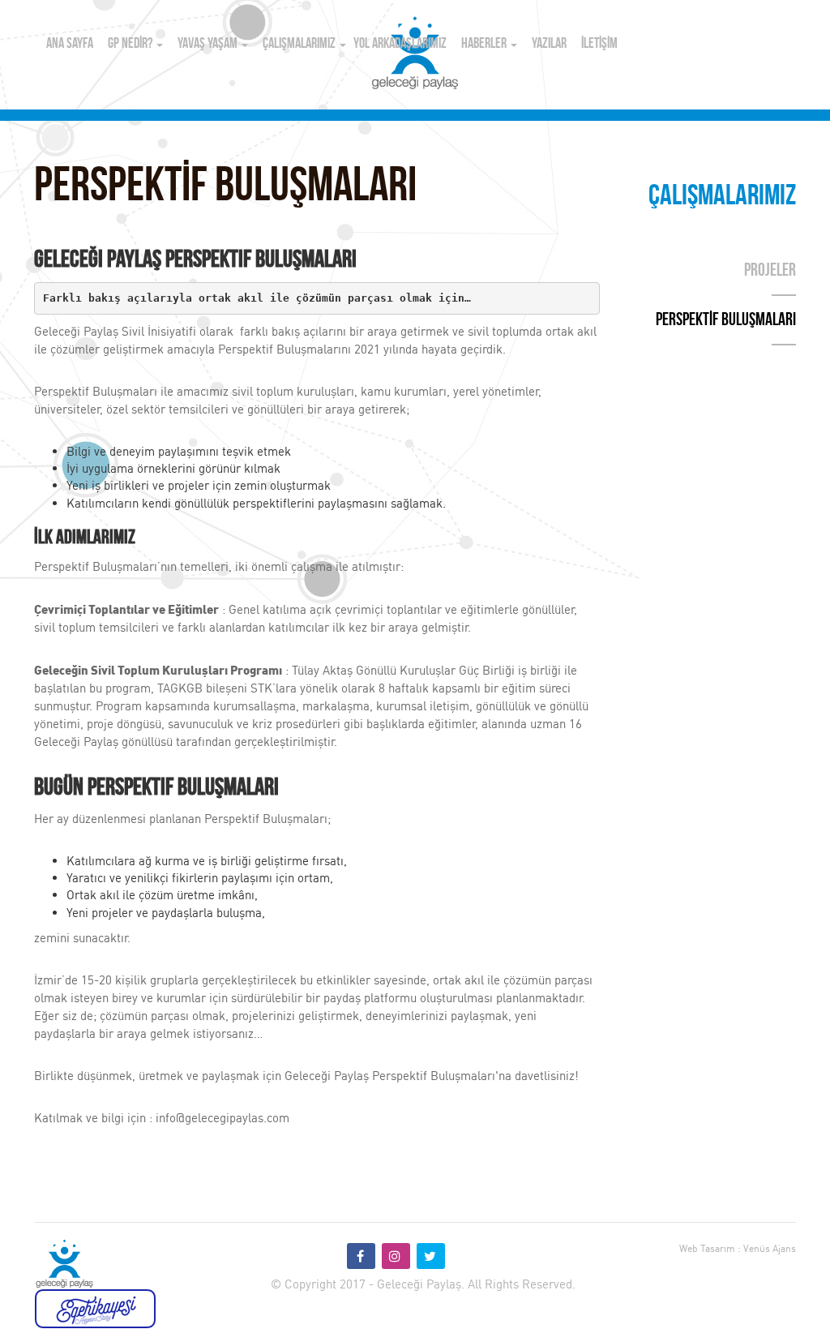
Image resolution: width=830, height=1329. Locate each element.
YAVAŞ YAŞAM (209, 44)
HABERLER (485, 44)
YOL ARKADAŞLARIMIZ (400, 44)
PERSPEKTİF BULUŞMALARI (726, 320)
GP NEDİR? (131, 44)
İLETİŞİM (599, 44)
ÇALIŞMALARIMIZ (300, 44)
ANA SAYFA (69, 44)
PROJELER (770, 271)
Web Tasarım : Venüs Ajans (737, 1248)
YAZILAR (549, 44)
